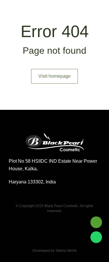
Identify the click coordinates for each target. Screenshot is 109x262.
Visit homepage (54, 76)
